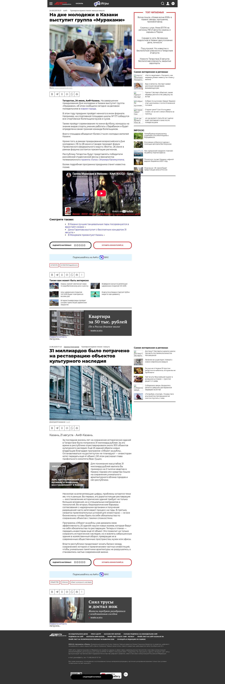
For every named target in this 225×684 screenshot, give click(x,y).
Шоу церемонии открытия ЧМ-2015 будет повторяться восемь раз (72, 294)
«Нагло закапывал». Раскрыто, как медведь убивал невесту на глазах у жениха (159, 77)
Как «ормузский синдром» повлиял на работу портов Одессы (158, 152)
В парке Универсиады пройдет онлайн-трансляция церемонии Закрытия (74, 303)
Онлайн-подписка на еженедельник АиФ (140, 634)
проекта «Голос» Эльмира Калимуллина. (102, 159)
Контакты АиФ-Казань (95, 636)
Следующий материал (92, 677)
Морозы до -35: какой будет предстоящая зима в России (155, 169)
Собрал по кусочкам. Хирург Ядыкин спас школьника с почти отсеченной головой (160, 103)
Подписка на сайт (75, 636)
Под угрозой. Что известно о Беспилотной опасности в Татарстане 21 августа (155, 50)
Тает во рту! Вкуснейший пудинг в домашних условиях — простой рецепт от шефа (159, 379)
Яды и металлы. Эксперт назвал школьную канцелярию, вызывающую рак (158, 86)
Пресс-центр (96, 634)
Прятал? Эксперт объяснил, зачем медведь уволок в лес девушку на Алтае (159, 94)
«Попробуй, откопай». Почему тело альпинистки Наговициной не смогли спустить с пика (159, 396)
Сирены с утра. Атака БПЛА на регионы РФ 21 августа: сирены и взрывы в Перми (155, 30)
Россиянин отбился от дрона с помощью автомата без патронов (157, 143)
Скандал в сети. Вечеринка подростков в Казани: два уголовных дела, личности (154, 40)
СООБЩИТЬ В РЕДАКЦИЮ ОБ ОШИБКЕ (131, 639)
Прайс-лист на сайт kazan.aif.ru (150, 636)
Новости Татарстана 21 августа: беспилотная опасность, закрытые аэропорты (154, 61)
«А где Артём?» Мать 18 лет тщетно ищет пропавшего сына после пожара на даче (159, 120)
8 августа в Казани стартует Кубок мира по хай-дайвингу (116, 293)
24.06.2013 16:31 (55, 11)
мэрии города (88, 108)
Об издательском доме (78, 634)
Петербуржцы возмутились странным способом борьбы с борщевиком (156, 135)
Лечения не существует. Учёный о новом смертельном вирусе (158, 361)
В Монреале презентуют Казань (85, 235)
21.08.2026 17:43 (55, 347)
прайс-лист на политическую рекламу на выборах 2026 (91, 639)
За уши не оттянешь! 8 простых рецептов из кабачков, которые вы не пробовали (160, 370)
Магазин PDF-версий (112, 634)
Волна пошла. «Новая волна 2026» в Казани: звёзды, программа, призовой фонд (155, 19)
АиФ (68, 422)
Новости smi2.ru (58, 337)
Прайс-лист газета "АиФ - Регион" (120, 636)
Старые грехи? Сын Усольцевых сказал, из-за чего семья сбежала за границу (159, 112)
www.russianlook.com (63, 88)
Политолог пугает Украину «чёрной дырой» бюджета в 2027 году (159, 160)
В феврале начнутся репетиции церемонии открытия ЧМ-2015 (114, 285)
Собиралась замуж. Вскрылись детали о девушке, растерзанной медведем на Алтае (158, 387)
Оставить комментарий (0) (112, 245)
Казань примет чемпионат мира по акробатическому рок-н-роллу (74, 285)
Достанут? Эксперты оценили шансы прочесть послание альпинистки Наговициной (160, 353)
